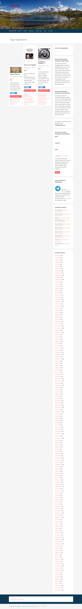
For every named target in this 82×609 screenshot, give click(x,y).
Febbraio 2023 (58, 348)
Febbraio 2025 (58, 295)
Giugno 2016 (58, 524)
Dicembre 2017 (58, 484)
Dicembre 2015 (58, 537)
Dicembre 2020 (58, 405)
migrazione (12, 104)
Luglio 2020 (57, 416)
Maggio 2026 (58, 262)
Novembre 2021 (58, 381)
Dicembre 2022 (58, 352)
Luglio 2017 (57, 495)
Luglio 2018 (57, 469)
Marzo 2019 (57, 451)
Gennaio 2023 (58, 350)
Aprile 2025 (57, 290)
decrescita (26, 98)
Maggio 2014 (58, 579)
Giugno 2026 (58, 260)
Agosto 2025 (58, 282)
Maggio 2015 (58, 552)
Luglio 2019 (57, 442)
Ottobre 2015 (58, 541)
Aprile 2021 (57, 396)
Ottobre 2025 (58, 277)
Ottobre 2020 (58, 409)
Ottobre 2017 (58, 488)
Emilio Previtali (47, 98)
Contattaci (50, 31)
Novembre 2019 (58, 433)
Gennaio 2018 (58, 482)
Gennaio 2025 (58, 297)
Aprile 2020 (57, 422)
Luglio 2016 (57, 521)
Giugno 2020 (58, 418)
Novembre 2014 (58, 565)
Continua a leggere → (16, 96)
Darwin (11, 102)
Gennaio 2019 (58, 455)
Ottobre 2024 (58, 304)
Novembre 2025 (58, 275)
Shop (45, 31)
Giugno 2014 (58, 576)
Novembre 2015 (58, 539)
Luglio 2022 (57, 363)
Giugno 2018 (58, 471)
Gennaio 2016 (58, 535)
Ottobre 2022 (58, 356)
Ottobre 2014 (58, 568)
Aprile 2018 (57, 475)
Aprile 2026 (57, 264)
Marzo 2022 (57, 372)
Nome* (56, 136)
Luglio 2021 (57, 389)
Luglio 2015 (57, 548)
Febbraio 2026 (58, 268)
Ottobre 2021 (58, 383)
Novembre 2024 (58, 301)
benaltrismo (45, 95)
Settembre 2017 (58, 491)
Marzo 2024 (57, 319)
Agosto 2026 (58, 255)
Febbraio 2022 (58, 374)
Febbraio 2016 (58, 532)
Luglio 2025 (57, 284)
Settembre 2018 (58, 464)
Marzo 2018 (57, 477)
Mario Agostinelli (31, 101)
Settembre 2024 (58, 306)
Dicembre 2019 (58, 431)
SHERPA (25, 31)
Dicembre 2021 (58, 378)
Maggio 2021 (58, 394)
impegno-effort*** (41, 101)
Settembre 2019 (58, 438)
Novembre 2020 (58, 407)
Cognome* (57, 143)
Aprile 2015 (57, 554)
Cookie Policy (21, 599)
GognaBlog (14, 5)
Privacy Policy (14, 599)
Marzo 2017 (57, 504)
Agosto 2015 (58, 546)
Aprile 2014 (57, 581)
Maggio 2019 (58, 447)
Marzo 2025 (57, 293)
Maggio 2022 (58, 367)
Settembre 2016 (58, 517)
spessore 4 (26, 104)
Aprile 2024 (57, 317)
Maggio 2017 (58, 499)
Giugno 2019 (58, 444)
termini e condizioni (64, 156)
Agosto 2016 (58, 519)
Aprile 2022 (57, 370)
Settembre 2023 (58, 332)
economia (26, 99)
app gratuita (66, 198)
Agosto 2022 (58, 361)
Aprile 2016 (57, 528)
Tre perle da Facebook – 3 (41, 62)
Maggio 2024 (58, 315)
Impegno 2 (30, 99)
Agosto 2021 (58, 387)
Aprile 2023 (57, 343)
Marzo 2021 (57, 398)
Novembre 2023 (58, 328)
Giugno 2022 (58, 365)
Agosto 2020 (58, 414)
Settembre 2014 (58, 570)
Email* (56, 149)
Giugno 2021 (58, 392)
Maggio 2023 (58, 341)
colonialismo (26, 96)
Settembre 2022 (58, 359)
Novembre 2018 (58, 460)
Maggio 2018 (58, 473)
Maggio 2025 (58, 288)
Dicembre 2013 (58, 590)
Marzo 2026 (57, 266)
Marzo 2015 (57, 557)
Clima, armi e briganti (30, 65)
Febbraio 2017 (58, 506)
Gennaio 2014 (58, 587)
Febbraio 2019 (58, 453)
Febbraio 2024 (58, 321)
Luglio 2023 (57, 337)
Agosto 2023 (58, 334)
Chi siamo (19, 31)
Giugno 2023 (58, 339)
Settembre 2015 (58, 543)
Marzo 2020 (57, 425)
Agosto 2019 (58, 440)
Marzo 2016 (57, 530)
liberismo (25, 101)
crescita (30, 96)
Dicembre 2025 (58, 273)
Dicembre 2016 (58, 510)
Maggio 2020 (58, 420)
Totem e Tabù (38, 31)
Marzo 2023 (57, 345)
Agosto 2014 (58, 572)
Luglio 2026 (57, 257)
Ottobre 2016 (58, 515)
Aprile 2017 (57, 502)
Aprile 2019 (57, 449)
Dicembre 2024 (58, 299)
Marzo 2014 (57, 583)
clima (30, 95)
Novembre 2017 (58, 486)
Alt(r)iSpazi (31, 31)
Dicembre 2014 (58, 563)
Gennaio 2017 (58, 508)
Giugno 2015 (58, 550)
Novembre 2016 (58, 513)
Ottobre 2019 (58, 436)
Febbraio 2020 (58, 427)
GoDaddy (37, 606)
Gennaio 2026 (58, 271)
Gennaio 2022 (58, 376)
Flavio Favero (44, 99)
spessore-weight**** (42, 104)
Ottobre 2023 (58, 330)
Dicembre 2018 (58, 458)
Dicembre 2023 (58, 326)
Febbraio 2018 (58, 480)
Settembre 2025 (58, 279)
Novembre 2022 (58, 354)
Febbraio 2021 (58, 400)
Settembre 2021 (58, 385)
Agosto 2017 (58, 493)
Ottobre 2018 (58, 462)
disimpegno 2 (30, 98)
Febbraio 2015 (58, 559)
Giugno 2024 (58, 312)
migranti (25, 102)
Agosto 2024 (58, 308)
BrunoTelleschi (17, 101)
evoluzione (15, 102)
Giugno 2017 (58, 497)
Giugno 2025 (58, 286)
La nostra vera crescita (64, 218)
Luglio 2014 (57, 574)
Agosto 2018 (58, 466)
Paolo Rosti (45, 102)
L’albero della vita (15, 74)
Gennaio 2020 (58, 429)
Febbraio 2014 (58, 585)
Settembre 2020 (58, 411)
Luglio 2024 (57, 310)
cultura (39, 96)
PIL (32, 102)
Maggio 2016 (58, 526)
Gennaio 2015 (58, 561)
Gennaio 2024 (58, 323)
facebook (40, 99)
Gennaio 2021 (58, 403)
